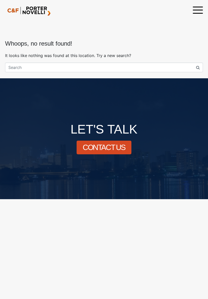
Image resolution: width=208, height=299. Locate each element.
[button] (198, 10)
